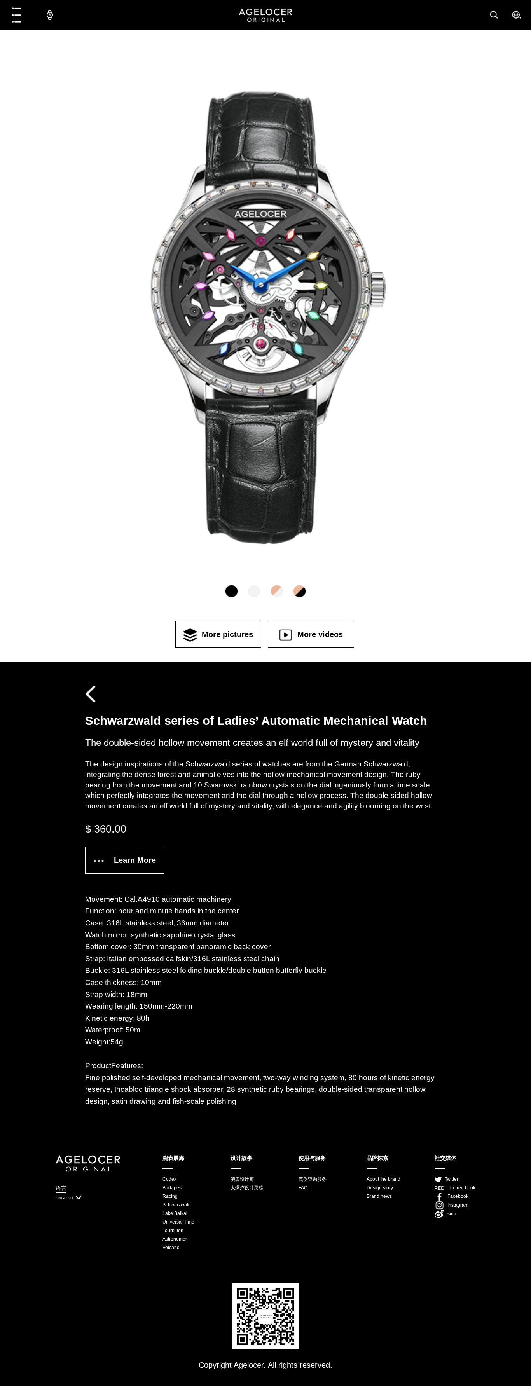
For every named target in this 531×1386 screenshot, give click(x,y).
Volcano (171, 1247)
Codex (169, 1179)
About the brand (383, 1179)
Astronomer (174, 1239)
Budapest (172, 1187)
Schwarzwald (176, 1205)
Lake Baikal (174, 1213)
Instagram (457, 1205)
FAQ (303, 1187)
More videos (320, 634)
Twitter (451, 1179)
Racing (170, 1196)
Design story (380, 1187)
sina (451, 1214)
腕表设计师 (242, 1179)
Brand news (379, 1196)
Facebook (457, 1196)
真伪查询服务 (313, 1179)
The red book (461, 1187)
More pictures (227, 634)
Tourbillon (172, 1230)
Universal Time (178, 1222)
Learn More (135, 860)
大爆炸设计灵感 (247, 1187)
